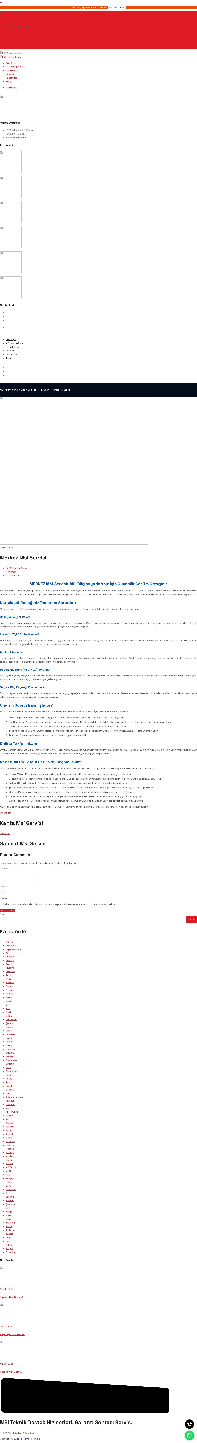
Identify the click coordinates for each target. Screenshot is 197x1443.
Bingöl (9, 1001)
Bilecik (9, 997)
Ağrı (8, 953)
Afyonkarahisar (14, 949)
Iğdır (8, 1082)
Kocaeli (9, 1134)
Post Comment (7, 910)
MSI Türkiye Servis (18, 568)
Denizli (9, 1030)
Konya (9, 1137)
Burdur (9, 1012)
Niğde (9, 1181)
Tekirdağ (10, 1222)
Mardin (9, 1159)
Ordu (8, 1185)
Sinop (9, 1211)
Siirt (8, 1207)
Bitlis (8, 1004)
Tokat (9, 1226)
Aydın (9, 978)
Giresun (10, 1063)
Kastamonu (12, 1111)
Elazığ (9, 1045)
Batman (10, 990)
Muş (8, 1174)
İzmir (8, 1093)
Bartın (9, 986)
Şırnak (9, 1218)
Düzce (9, 1037)
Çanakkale (11, 1019)
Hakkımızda (11, 77)
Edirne (9, 1041)
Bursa (9, 1015)
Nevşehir (10, 1178)
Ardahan (10, 971)
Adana (9, 941)
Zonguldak (11, 1252)
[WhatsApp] (189, 1435)
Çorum (9, 1026)
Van (8, 1241)
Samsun (10, 1200)
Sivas (8, 1215)
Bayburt (10, 993)
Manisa (9, 1156)
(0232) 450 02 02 (15, 19)
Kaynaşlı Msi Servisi (12, 1334)
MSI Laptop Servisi (15, 66)
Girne (8, 1067)
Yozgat (9, 1248)
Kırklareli (10, 1126)
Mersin (9, 1163)
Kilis (8, 1119)
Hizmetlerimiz (12, 70)
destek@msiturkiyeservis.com (21, 22)
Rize (8, 1193)
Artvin (9, 975)
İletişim (9, 81)
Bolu (8, 1008)
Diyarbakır (11, 1034)
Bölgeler (10, 73)
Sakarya (10, 1196)
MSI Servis (11, 1167)
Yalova (9, 1244)
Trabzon (10, 1230)
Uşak (8, 1237)
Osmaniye (11, 1189)
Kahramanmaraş (14, 1097)
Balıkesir (10, 982)
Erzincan (10, 1049)
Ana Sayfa (11, 63)
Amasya (10, 960)
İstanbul (10, 1089)
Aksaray (10, 956)
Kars (8, 1108)
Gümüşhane (12, 1071)
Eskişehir (10, 1056)
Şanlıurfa (10, 1204)
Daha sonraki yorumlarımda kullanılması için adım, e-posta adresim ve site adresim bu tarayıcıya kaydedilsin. (59, 904)
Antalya (10, 967)
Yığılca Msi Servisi (11, 1297)
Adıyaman (11, 571)
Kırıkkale (10, 1122)
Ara (2, 913)
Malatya (10, 1152)
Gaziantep (11, 1060)
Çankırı (9, 1023)
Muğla (9, 1171)
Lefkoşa (10, 1145)
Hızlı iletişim (11, 87)
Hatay (9, 1078)
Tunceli (9, 1233)
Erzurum (10, 1052)
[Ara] (189, 1424)
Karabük (10, 1100)
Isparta (9, 1086)
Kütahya (10, 1141)
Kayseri (9, 1115)
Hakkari (9, 1074)
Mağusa (10, 1148)
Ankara (9, 964)
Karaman (10, 1104)
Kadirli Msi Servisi (11, 1371)
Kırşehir (9, 1130)
